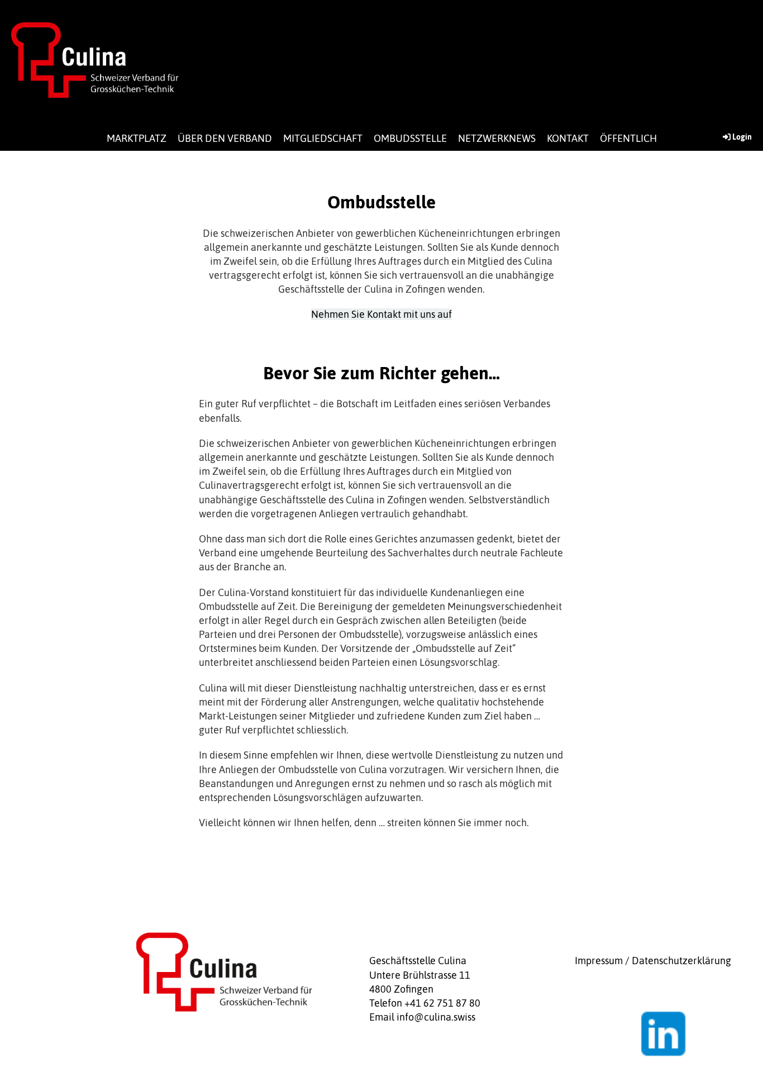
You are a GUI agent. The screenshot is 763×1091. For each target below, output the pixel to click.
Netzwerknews (497, 138)
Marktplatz (136, 138)
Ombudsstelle (410, 138)
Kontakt (568, 138)
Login (742, 136)
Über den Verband (225, 138)
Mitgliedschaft (323, 138)
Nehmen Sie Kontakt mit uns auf (381, 314)
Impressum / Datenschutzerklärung (653, 960)
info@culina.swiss (436, 1017)
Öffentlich (628, 138)
